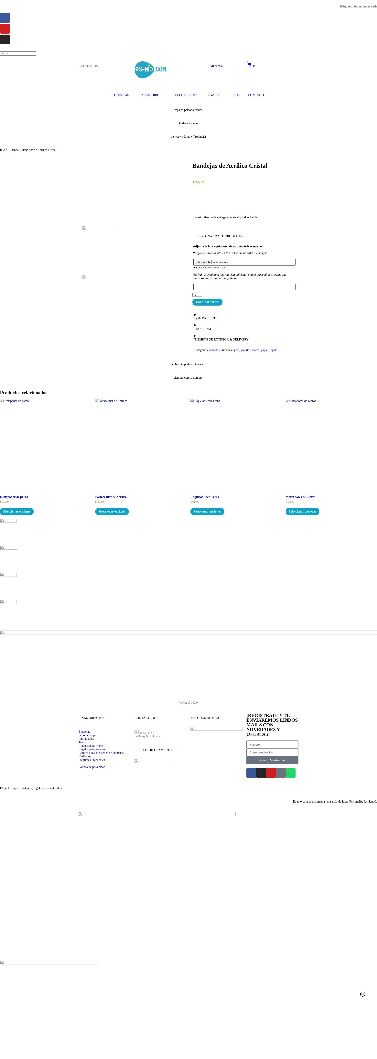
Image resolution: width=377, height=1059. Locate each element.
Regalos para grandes (92, 749)
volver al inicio (188, 702)
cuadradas (213, 350)
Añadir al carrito (207, 302)
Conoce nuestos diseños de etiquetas (101, 752)
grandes (245, 350)
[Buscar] (1, 49)
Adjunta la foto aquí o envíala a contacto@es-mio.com (228, 246)
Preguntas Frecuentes (92, 760)
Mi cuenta (216, 66)
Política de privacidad (92, 767)
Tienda (14, 150)
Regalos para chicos (91, 745)
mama (255, 350)
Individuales (86, 738)
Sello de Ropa (87, 735)
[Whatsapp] (291, 773)
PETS (236, 95)
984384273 (146, 732)
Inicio (3, 150)
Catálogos (85, 756)
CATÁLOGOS (88, 66)
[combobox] (18, 53)
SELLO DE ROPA (185, 95)
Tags (81, 742)
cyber (235, 350)
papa (264, 350)
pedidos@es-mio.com (148, 736)
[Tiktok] (281, 773)
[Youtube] (271, 773)
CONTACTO (256, 95)
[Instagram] (261, 773)
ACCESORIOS (151, 95)
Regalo (272, 350)
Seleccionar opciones (16, 511)
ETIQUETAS (120, 95)
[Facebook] (251, 773)
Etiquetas (84, 731)
